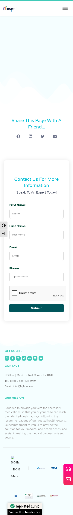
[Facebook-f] (12, 358)
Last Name (17, 226)
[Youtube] (41, 358)
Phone (14, 268)
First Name (17, 205)
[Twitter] (24, 358)
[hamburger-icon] (65, 8)
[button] (18, 136)
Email (13, 247)
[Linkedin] (35, 358)
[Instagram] (18, 358)
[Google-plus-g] (29, 358)
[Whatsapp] (7, 358)
